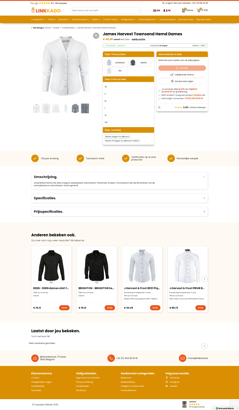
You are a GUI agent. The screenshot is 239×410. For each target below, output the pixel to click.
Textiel (56, 27)
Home (48, 27)
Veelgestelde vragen (41, 382)
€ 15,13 (37, 307)
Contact (35, 377)
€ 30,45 (128, 307)
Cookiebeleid (82, 386)
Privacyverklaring (84, 382)
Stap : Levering (113, 130)
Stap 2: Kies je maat (115, 79)
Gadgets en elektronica (132, 386)
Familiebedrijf (37, 386)
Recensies (36, 390)
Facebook (174, 377)
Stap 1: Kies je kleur (115, 54)
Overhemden (68, 27)
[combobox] (104, 10)
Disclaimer (81, 390)
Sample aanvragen (184, 81)
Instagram (174, 382)
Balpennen (126, 377)
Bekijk (64, 307)
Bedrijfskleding (128, 382)
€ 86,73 (173, 307)
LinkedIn (173, 386)
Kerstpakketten (128, 390)
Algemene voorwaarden (88, 377)
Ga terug (38, 27)
